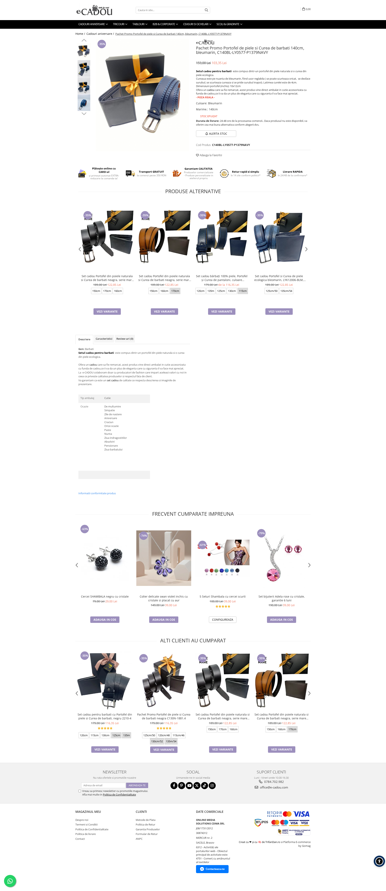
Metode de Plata (145, 820)
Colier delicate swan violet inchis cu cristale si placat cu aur (164, 598)
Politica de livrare (85, 834)
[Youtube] (189, 785)
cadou (211, 90)
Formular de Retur (147, 834)
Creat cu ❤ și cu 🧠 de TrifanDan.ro (260, 842)
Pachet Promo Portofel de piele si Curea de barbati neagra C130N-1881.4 (163, 716)
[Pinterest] (181, 785)
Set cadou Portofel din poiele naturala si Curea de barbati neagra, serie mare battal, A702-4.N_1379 (107, 278)
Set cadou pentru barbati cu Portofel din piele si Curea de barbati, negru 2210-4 (105, 716)
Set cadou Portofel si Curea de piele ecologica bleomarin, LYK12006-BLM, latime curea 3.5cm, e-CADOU (279, 278)
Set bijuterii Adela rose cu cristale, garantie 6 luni (282, 598)
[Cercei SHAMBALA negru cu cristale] (104, 558)
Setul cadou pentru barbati (214, 71)
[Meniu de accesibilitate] (379, 861)
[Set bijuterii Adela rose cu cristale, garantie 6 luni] (281, 558)
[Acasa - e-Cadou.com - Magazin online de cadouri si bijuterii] (95, 10)
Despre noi (81, 820)
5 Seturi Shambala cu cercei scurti (223, 596)
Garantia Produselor (148, 829)
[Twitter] (196, 785)
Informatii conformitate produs (97, 493)
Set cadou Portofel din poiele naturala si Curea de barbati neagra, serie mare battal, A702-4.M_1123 (164, 278)
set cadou (113, 380)
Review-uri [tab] (124, 338)
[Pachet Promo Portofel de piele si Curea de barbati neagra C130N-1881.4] (163, 680)
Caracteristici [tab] (104, 338)
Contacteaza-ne (215, 868)
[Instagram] (212, 785)
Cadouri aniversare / (100, 34)
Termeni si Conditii (86, 824)
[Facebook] (174, 785)
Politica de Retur (145, 824)
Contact (80, 839)
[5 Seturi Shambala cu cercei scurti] (222, 558)
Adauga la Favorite (210, 155)
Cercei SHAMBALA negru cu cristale (105, 596)
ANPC (139, 839)
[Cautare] (206, 10)
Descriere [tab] (84, 339)
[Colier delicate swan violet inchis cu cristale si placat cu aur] (163, 558)
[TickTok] (204, 785)
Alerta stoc (218, 133)
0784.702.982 (273, 782)
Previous (84, 41)
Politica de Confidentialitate (119, 794)
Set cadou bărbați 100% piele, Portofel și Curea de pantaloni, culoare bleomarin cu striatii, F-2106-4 (221, 278)
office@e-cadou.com (273, 787)
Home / (80, 34)
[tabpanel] (142, 95)
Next (84, 113)
